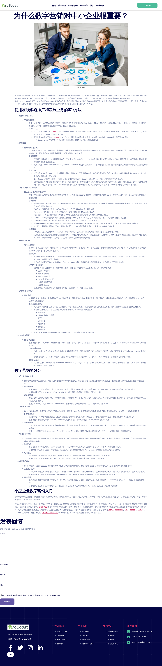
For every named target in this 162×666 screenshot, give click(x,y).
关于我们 (62, 5)
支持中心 (108, 626)
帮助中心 (84, 5)
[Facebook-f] (10, 648)
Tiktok (140, 510)
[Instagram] (30, 648)
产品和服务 (73, 5)
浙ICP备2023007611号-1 (23, 639)
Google (110, 510)
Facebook (119, 510)
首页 (54, 5)
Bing (126, 510)
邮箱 (2, 575)
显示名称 (4, 564)
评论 (2, 533)
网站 (1, 585)
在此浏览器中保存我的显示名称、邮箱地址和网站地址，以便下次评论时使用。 (32, 595)
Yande (132, 510)
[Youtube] (10, 654)
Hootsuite (57, 137)
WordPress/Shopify (50, 512)
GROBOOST (43, 507)
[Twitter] (20, 648)
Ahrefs (54, 131)
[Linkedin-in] (40, 648)
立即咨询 (147, 5)
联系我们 (100, 5)
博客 (92, 5)
